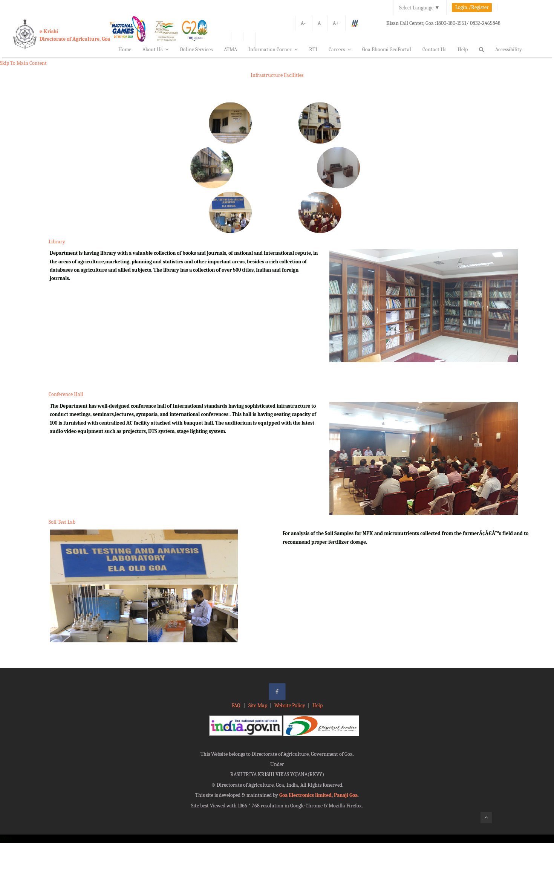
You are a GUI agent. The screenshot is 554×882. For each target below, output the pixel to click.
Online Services (196, 49)
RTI (313, 49)
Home (124, 49)
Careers (337, 49)
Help (463, 49)
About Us (152, 49)
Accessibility (508, 49)
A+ (336, 23)
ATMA (230, 49)
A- (303, 23)
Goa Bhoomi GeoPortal (386, 49)
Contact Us (434, 49)
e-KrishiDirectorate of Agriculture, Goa (75, 35)
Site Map (257, 705)
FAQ (236, 705)
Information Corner (270, 49)
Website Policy (289, 705)
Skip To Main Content (23, 63)
